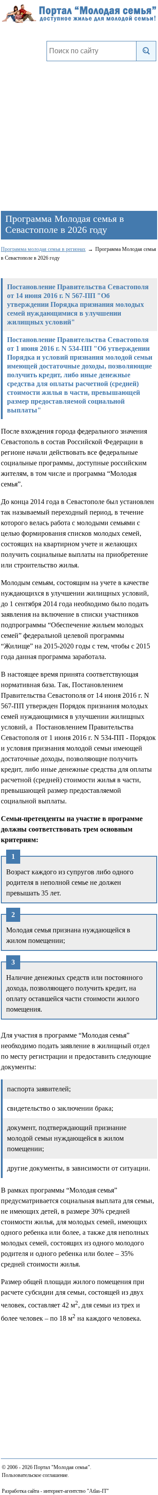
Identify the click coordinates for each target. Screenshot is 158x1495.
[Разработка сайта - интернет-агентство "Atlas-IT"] (79, 1490)
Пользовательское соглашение (35, 1475)
